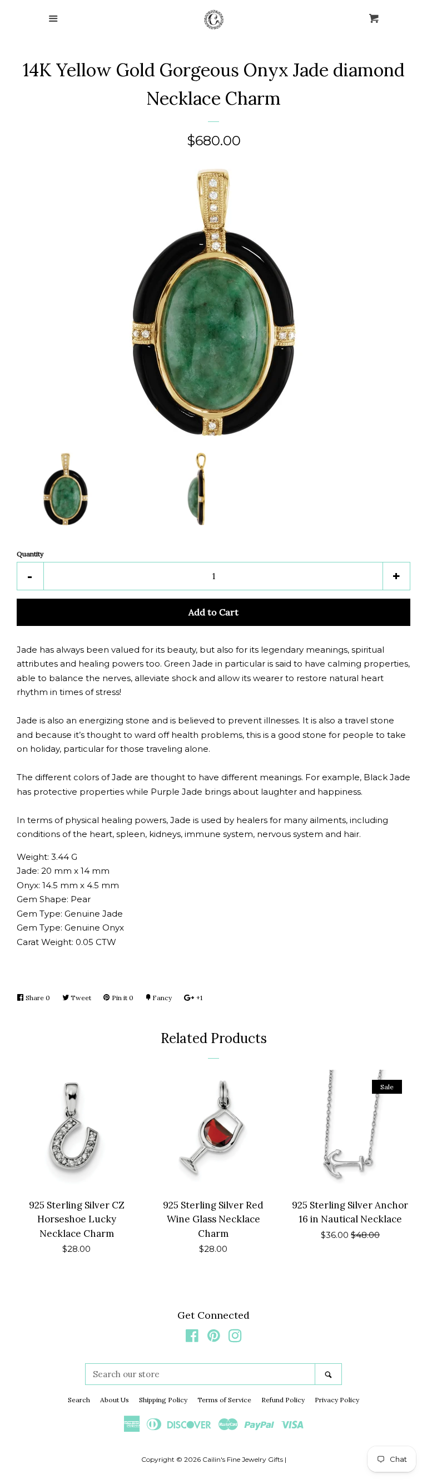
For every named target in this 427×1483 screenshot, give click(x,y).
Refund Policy (283, 1400)
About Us (114, 1400)
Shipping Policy (163, 1400)
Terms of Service (224, 1400)
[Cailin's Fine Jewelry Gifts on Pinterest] (214, 1338)
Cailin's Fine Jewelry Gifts (242, 1459)
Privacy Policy (337, 1400)
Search (79, 1400)
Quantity (30, 554)
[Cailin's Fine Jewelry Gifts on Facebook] (192, 1338)
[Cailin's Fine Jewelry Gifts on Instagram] (235, 1338)
